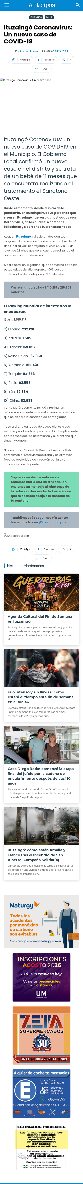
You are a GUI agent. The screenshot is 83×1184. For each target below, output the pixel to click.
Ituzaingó (36, 17)
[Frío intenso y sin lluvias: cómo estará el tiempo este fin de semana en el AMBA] (41, 668)
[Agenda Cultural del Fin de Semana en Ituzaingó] (41, 592)
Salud (49, 17)
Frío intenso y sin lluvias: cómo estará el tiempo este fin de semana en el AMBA (41, 697)
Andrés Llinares (29, 51)
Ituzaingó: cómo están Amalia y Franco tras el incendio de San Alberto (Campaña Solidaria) (36, 855)
